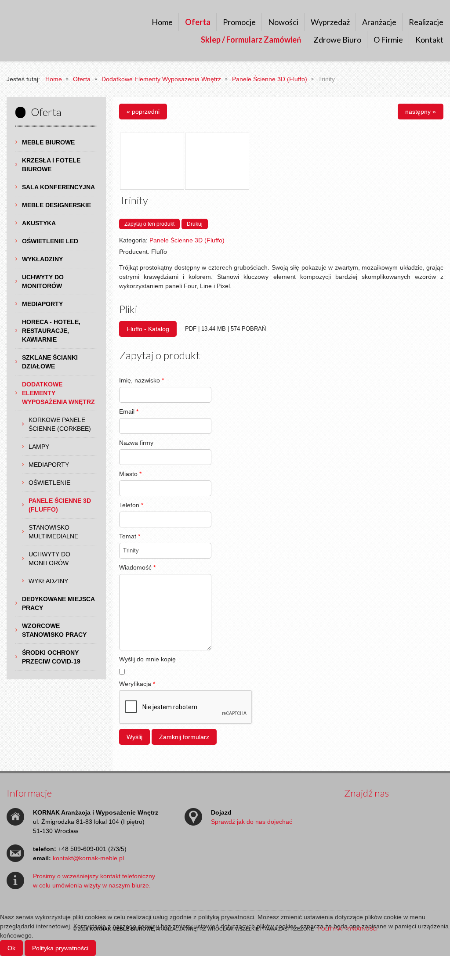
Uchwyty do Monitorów (43, 281)
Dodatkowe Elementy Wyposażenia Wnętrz (58, 393)
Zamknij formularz (184, 736)
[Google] (385, 813)
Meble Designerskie (56, 205)
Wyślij (134, 736)
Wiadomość (137, 567)
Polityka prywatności (60, 948)
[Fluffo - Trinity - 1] (152, 161)
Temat (129, 536)
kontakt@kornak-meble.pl (88, 858)
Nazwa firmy (136, 442)
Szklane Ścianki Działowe (50, 362)
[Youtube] (401, 813)
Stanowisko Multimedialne (53, 532)
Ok (11, 948)
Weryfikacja (137, 683)
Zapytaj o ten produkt (149, 224)
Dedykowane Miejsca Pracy (58, 603)
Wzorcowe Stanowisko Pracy (54, 630)
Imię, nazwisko (141, 380)
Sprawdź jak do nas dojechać (251, 821)
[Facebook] (351, 813)
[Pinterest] (435, 813)
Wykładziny (42, 259)
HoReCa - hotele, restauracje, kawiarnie (51, 330)
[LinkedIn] (351, 831)
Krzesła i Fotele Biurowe (51, 165)
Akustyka (39, 223)
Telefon (131, 505)
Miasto (130, 473)
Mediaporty (42, 303)
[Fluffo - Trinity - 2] (217, 161)
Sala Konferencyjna (58, 187)
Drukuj (195, 224)
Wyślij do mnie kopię (147, 659)
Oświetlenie (49, 482)
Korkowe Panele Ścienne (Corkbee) (60, 424)
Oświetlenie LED (50, 241)
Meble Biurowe (48, 142)
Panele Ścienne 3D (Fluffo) (60, 505)
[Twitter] (368, 813)
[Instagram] (418, 813)
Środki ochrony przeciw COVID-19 (51, 657)
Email (128, 411)
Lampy (39, 446)
